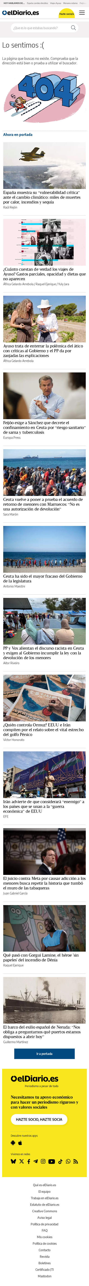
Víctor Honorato (13, 740)
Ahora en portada (17, 134)
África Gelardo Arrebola (18, 284)
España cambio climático (37, 3)
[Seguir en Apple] (20, 1143)
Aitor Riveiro (11, 663)
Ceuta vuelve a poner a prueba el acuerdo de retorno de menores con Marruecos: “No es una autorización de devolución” (43, 504)
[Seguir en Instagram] (43, 1161)
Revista (44, 1256)
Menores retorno (70, 3)
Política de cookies (45, 1243)
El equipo (44, 1191)
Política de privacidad (44, 1224)
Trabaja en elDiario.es (44, 1198)
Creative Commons (44, 1211)
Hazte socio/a (66, 14)
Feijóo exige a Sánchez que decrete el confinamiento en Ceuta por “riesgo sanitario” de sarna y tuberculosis (44, 427)
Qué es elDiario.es (44, 1185)
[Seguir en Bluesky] (13, 1161)
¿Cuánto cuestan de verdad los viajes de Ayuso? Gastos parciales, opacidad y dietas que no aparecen (44, 274)
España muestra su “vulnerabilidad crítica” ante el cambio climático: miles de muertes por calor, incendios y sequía (41, 197)
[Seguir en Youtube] (51, 1161)
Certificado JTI (44, 1269)
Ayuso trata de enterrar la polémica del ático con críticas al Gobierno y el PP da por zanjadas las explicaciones (43, 350)
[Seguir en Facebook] (28, 1161)
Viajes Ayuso (55, 3)
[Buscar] (73, 27)
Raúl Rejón (10, 207)
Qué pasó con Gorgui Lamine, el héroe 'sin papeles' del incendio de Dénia (41, 957)
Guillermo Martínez (15, 1042)
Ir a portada (44, 1054)
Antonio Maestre (14, 586)
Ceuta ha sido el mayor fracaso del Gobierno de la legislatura (42, 579)
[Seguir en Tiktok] (60, 1161)
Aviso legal (44, 1217)
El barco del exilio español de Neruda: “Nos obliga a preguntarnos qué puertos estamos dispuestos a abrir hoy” (42, 1031)
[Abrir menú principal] (82, 13)
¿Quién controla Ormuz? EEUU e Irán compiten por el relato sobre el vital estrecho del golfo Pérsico (43, 729)
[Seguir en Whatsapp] (68, 1161)
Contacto (45, 1250)
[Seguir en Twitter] (21, 1161)
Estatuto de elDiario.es (44, 1204)
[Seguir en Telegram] (35, 1161)
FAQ (45, 1230)
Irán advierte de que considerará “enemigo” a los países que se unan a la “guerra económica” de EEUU (43, 806)
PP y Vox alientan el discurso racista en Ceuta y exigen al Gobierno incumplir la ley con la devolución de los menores (43, 653)
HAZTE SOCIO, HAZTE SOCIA (39, 1119)
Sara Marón (10, 514)
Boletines (44, 1263)
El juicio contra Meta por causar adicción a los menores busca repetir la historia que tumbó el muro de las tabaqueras (44, 883)
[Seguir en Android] (13, 1143)
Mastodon (44, 1276)
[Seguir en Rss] (75, 1161)
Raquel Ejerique (46, 284)
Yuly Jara (63, 284)
